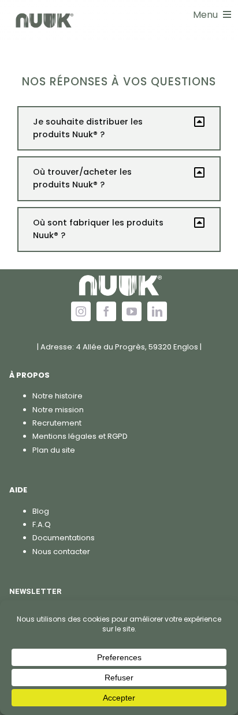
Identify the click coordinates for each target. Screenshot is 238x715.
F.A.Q (41, 524)
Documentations (63, 537)
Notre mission (58, 409)
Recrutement (56, 422)
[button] (119, 128)
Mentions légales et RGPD (80, 436)
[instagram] (81, 311)
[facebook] (106, 311)
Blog (40, 511)
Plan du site (53, 450)
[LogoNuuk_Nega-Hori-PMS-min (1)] (119, 273)
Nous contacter (61, 551)
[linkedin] (157, 311)
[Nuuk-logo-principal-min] (44, 12)
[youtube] (132, 311)
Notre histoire (57, 395)
